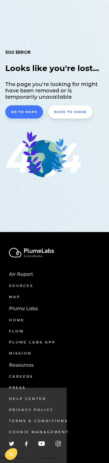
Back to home (70, 112)
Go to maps (24, 112)
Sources (21, 286)
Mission (20, 353)
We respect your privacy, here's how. (31, 440)
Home (17, 320)
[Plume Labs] (54, 253)
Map (14, 297)
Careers (21, 376)
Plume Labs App (32, 342)
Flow (16, 331)
